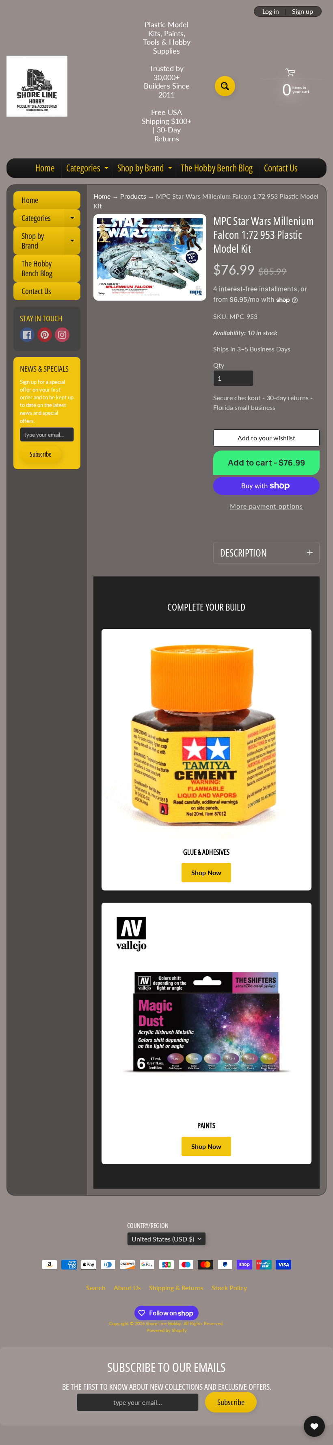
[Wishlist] (314, 1426)
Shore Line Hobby (163, 1323)
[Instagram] (62, 334)
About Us (127, 1287)
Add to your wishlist (266, 438)
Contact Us (281, 167)
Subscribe (41, 454)
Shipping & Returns (176, 1287)
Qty (218, 365)
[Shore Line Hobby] (36, 86)
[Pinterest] (44, 334)
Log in (270, 11)
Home (45, 167)
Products (133, 196)
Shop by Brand (145, 169)
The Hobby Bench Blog (217, 167)
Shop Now (206, 872)
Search (96, 1287)
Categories (88, 169)
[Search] (225, 86)
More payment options (266, 506)
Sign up (302, 11)
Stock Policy (229, 1287)
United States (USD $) (163, 1239)
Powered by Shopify (167, 1330)
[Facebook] (27, 334)
